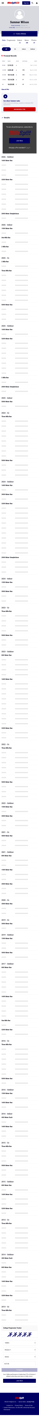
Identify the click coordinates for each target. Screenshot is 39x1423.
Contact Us (9, 1405)
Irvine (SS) (12, 27)
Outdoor (32, 49)
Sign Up (26, 3)
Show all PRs (5, 89)
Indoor (24, 49)
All (6, 49)
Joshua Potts (30, 1401)
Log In (28, 148)
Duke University (15, 25)
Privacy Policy (19, 1405)
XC (15, 49)
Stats (4, 40)
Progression (11, 40)
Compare (19, 1370)
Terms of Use (28, 1405)
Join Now (19, 1381)
